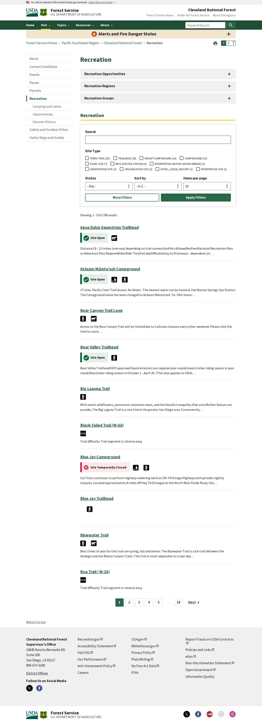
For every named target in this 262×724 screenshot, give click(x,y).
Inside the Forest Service (193, 15)
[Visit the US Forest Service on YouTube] (209, 714)
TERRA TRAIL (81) (100, 158)
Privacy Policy (141, 652)
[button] (215, 43)
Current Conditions (43, 66)
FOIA (134, 672)
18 (178, 602)
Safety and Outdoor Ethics (48, 129)
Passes (34, 82)
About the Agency (224, 15)
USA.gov (137, 639)
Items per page (195, 178)
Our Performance (90, 659)
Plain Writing (140, 659)
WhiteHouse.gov (143, 646)
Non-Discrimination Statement (208, 663)
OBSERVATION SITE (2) (103, 169)
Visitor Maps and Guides (46, 137)
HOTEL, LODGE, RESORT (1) (176, 169)
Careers (83, 672)
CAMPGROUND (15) (196, 158)
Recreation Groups (99, 98)
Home (30, 25)
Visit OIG (84, 652)
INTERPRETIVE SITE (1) (214, 169)
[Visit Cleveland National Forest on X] (29, 688)
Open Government (198, 670)
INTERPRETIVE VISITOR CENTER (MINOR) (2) (180, 164)
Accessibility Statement (95, 646)
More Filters (122, 197)
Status (90, 178)
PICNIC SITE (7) (98, 164)
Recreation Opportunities (104, 74)
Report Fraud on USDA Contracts (209, 639)
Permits (35, 90)
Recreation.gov (89, 639)
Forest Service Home (160, 15)
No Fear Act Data (143, 666)
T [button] (224, 43)
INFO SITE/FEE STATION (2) (131, 164)
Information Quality (200, 676)
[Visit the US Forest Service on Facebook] (198, 714)
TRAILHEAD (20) (127, 158)
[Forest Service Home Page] (43, 12)
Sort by (140, 178)
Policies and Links (198, 649)
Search (90, 131)
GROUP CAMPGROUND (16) (160, 158)
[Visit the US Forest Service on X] (186, 714)
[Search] (231, 25)
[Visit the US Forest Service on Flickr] (221, 714)
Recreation (38, 98)
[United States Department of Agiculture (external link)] (33, 12)
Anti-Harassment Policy (95, 666)
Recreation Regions (99, 86)
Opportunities (43, 114)
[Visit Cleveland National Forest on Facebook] (39, 688)
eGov (189, 656)
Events (34, 74)
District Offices (37, 673)
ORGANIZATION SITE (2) (138, 169)
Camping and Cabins (47, 106)
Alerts (33, 58)
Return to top (36, 622)
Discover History (44, 122)
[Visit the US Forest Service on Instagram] (232, 714)
